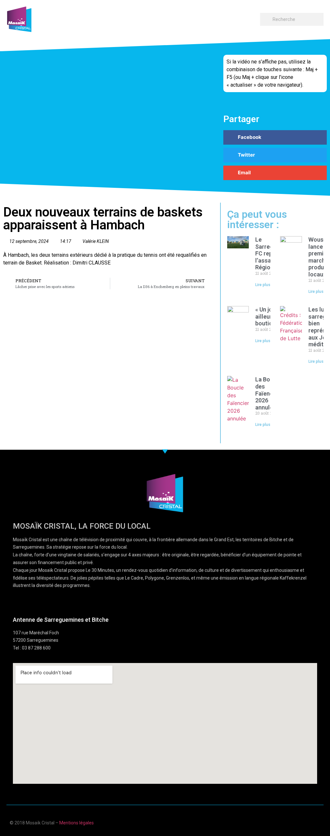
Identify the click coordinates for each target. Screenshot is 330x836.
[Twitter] (305, 822)
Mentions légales (76, 822)
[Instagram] (317, 822)
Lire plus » (264, 285)
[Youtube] (292, 822)
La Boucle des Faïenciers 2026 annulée (269, 393)
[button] (254, 18)
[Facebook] (280, 822)
